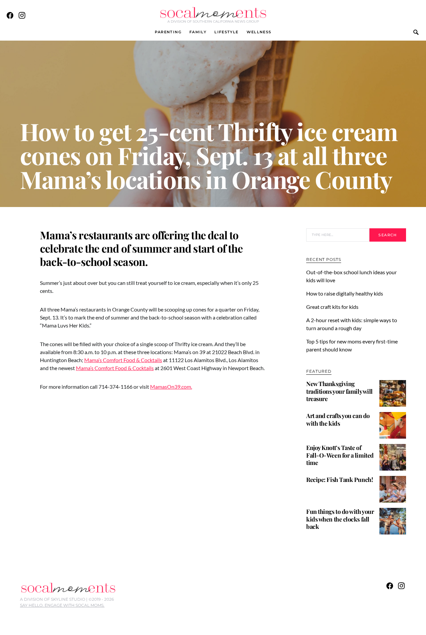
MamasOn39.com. (171, 386)
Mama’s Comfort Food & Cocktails (123, 360)
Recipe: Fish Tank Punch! (339, 480)
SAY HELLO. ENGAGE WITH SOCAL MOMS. (62, 605)
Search (387, 235)
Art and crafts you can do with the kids (338, 419)
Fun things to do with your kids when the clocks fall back (340, 519)
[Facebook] (10, 15)
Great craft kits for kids (332, 307)
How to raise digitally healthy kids (345, 293)
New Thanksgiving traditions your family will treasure (339, 391)
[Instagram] (22, 15)
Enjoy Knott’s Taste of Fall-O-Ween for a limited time (340, 455)
